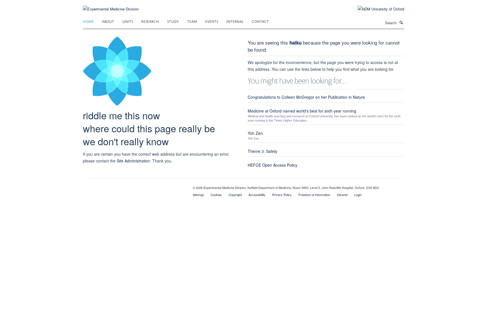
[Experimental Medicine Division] (111, 5)
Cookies (216, 194)
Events (211, 21)
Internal (235, 21)
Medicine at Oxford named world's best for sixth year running (302, 111)
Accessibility (257, 194)
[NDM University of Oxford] (376, 9)
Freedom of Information (314, 194)
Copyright (235, 194)
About (108, 21)
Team (192, 21)
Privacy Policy (282, 194)
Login (358, 194)
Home (88, 21)
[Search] (401, 22)
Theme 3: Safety (262, 151)
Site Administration (133, 161)
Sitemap (198, 194)
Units (127, 21)
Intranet (342, 194)
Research (150, 21)
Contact (260, 21)
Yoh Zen (255, 133)
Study (173, 21)
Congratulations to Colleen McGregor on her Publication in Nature (306, 97)
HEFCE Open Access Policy (272, 165)
